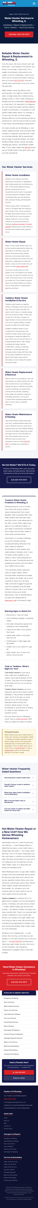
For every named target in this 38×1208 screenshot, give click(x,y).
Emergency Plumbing (11, 998)
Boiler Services (9, 1026)
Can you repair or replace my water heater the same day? (17, 809)
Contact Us (7, 1126)
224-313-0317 (19, 80)
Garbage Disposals (9, 1172)
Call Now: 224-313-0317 (19, 34)
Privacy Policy (8, 1128)
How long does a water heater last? (17, 778)
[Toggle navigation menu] (34, 3)
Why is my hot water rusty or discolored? (14, 801)
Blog (5, 1123)
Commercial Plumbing (11, 1054)
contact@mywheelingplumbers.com (15, 1102)
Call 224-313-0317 (19, 480)
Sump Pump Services (11, 1022)
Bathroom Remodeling (11, 1046)
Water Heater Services (11, 1006)
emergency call (10, 600)
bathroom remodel (18, 224)
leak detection (31, 101)
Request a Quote (19, 1078)
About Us (6, 1120)
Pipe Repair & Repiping (11, 1030)
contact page (9, 750)
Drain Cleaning (9, 1002)
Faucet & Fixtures (9, 1169)
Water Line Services (10, 1042)
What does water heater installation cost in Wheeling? (17, 793)
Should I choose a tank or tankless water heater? (17, 785)
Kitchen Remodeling (11, 1050)
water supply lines (22, 266)
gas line (27, 147)
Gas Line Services (10, 1018)
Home (11, 14)
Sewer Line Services (11, 1010)
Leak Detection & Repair (12, 1014)
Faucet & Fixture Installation (13, 1034)
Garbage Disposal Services (13, 1038)
